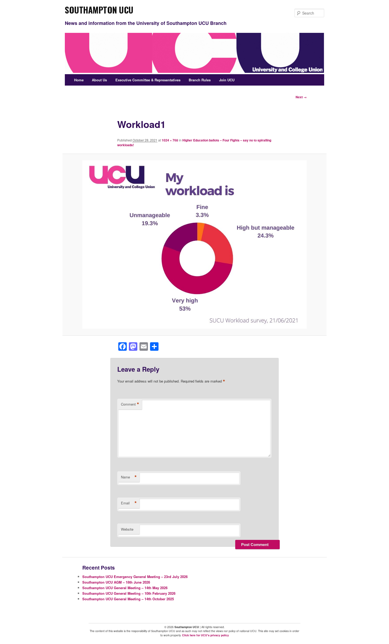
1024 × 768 (170, 140)
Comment (130, 404)
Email (129, 503)
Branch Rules (200, 79)
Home (79, 79)
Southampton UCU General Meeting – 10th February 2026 (128, 593)
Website (127, 529)
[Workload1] (194, 244)
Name (129, 477)
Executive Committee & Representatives (147, 79)
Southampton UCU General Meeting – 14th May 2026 (125, 587)
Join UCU (226, 79)
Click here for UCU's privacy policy (205, 635)
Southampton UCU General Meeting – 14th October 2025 (128, 598)
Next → (301, 97)
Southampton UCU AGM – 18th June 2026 (116, 582)
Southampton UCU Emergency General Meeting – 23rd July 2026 (135, 576)
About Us (99, 79)
